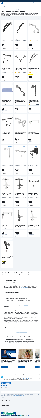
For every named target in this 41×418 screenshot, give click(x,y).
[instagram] (3, 385)
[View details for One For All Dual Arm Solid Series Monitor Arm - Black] (20, 59)
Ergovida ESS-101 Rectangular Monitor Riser (33, 133)
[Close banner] (15, 412)
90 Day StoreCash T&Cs (26, 378)
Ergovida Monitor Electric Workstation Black (20, 226)
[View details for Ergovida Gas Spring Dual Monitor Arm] (33, 59)
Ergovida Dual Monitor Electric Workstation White (7, 194)
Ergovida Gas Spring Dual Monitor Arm (33, 69)
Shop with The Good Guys (7, 400)
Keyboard (22, 287)
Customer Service (5, 405)
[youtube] (6, 385)
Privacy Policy (22, 395)
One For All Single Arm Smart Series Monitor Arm (7, 163)
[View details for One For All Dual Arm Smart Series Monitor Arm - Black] (33, 184)
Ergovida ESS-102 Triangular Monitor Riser (7, 226)
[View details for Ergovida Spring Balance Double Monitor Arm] (7, 29)
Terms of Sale (3, 410)
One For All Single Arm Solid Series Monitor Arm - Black (20, 101)
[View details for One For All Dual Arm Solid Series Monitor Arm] (20, 123)
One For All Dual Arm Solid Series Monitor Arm (20, 133)
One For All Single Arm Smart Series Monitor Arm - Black (33, 101)
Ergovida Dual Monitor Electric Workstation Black (20, 194)
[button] (8, 364)
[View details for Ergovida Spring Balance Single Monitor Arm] (20, 29)
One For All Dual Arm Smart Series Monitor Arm (20, 163)
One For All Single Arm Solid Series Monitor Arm (33, 38)
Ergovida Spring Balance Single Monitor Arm (20, 38)
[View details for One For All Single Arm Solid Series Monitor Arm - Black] (20, 91)
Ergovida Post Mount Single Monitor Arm (6, 69)
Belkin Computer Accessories (20, 322)
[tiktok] (4, 385)
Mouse (26, 287)
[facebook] (1, 385)
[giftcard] (28, 415)
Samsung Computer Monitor (21, 332)
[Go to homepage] (2, 3)
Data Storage (26, 305)
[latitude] (26, 415)
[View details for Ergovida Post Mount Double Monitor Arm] (7, 123)
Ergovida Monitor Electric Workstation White (33, 226)
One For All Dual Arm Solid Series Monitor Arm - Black (20, 70)
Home (2, 9)
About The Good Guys (6, 403)
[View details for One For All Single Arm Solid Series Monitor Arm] (33, 29)
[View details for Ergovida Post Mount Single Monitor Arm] (7, 59)
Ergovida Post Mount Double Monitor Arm (6, 133)
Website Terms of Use (16, 395)
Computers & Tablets (7, 9)
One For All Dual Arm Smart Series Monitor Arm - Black (33, 195)
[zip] (16, 415)
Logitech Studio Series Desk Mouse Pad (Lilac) (6, 101)
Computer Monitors (13, 9)
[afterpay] (22, 415)
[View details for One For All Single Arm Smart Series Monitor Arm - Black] (33, 91)
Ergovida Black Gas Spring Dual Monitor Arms (33, 163)
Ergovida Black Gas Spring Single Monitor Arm (7, 257)
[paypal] (19, 415)
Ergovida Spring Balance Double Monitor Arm (7, 38)
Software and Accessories (10, 337)
